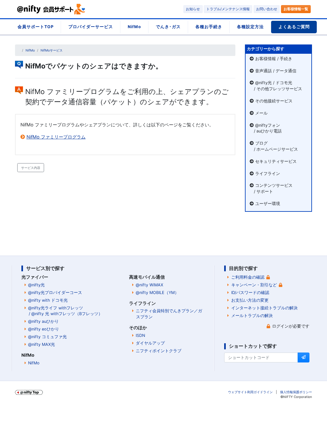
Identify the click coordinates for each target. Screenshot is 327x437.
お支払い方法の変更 (250, 300)
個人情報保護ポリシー (296, 392)
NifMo (134, 26)
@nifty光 (36, 284)
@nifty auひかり (43, 321)
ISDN (140, 335)
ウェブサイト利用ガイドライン (250, 392)
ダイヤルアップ (150, 343)
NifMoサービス (52, 50)
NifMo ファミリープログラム (56, 136)
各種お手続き (208, 26)
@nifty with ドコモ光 (48, 300)
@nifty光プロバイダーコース (55, 292)
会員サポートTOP (36, 26)
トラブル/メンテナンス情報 (228, 9)
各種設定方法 (250, 26)
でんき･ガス (168, 26)
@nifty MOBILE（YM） (157, 292)
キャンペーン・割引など (254, 284)
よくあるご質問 (294, 26)
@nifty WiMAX (149, 284)
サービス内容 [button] (30, 168)
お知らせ (193, 9)
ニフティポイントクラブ (158, 350)
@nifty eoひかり (43, 329)
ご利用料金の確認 (247, 277)
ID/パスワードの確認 (250, 292)
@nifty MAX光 (41, 344)
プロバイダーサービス (90, 26)
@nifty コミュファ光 (47, 336)
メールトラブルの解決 (252, 315)
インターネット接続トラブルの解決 (264, 308)
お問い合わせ (266, 9)
